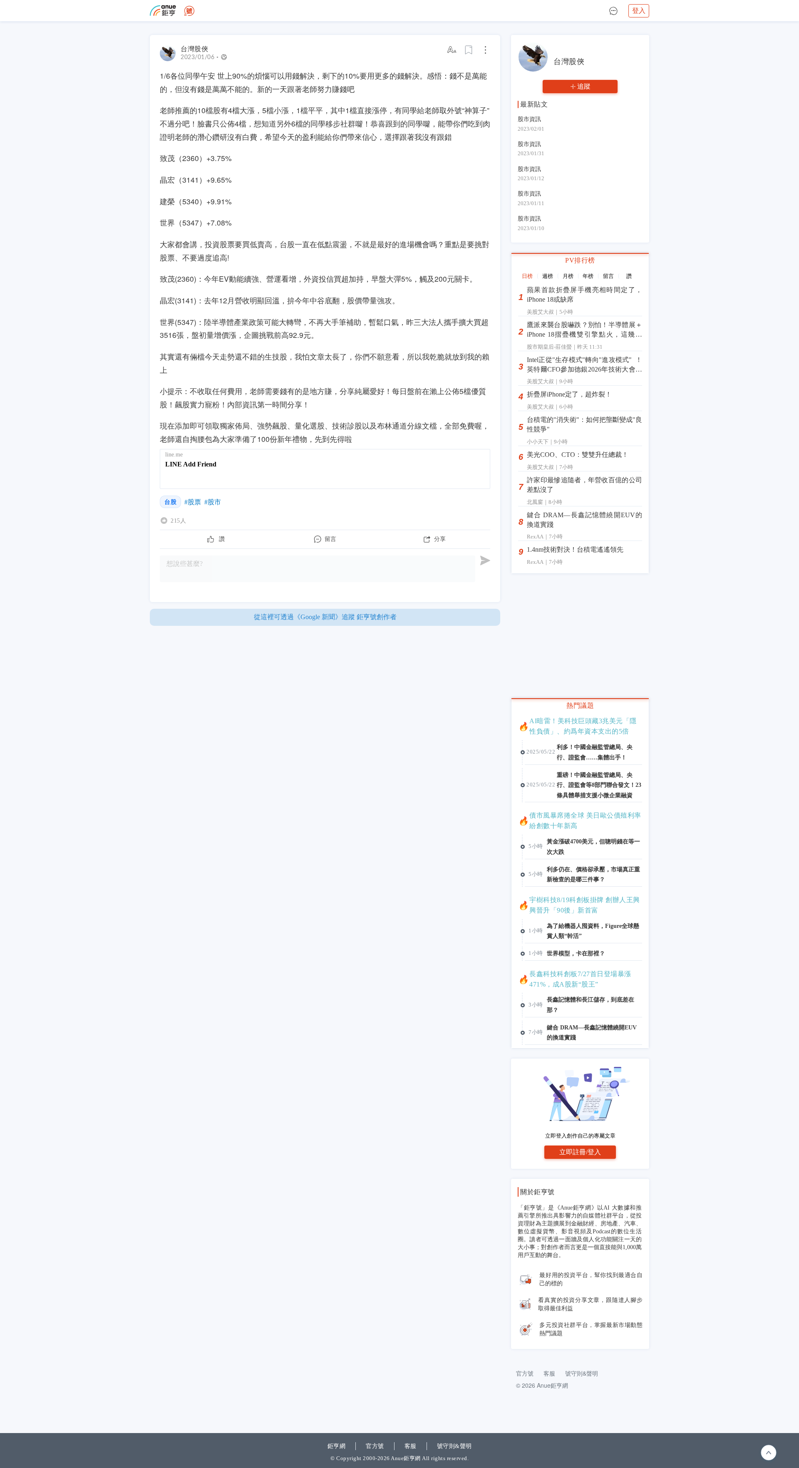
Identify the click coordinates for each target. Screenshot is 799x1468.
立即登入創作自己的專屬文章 (580, 1135)
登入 (638, 10)
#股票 (192, 502)
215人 (178, 520)
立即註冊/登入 (580, 1152)
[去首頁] (189, 11)
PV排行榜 (580, 260)
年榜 (588, 276)
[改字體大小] (452, 50)
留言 (608, 276)
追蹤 (584, 86)
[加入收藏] (469, 50)
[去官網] (163, 10)
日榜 (527, 276)
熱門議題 (580, 705)
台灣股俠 (194, 48)
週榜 (547, 276)
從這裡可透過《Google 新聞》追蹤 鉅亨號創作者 (325, 616)
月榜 (568, 276)
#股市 (212, 502)
